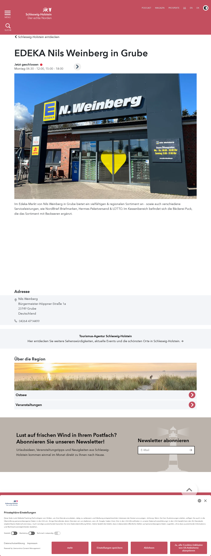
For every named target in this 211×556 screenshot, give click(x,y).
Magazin (160, 8)
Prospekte (173, 8)
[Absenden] (191, 450)
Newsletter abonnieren (163, 440)
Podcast (146, 8)
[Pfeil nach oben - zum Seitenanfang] (189, 490)
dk (197, 8)
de (184, 8)
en (191, 8)
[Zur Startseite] (38, 13)
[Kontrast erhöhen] (205, 8)
